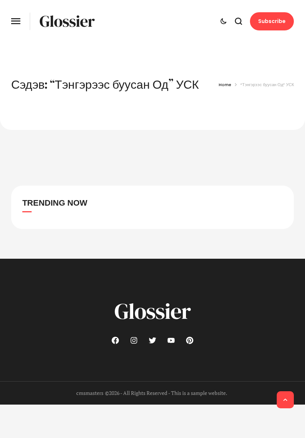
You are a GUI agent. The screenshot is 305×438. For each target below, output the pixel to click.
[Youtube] (171, 340)
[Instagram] (134, 340)
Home (225, 85)
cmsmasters (89, 392)
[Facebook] (115, 340)
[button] (15, 21)
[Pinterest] (189, 340)
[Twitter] (152, 340)
